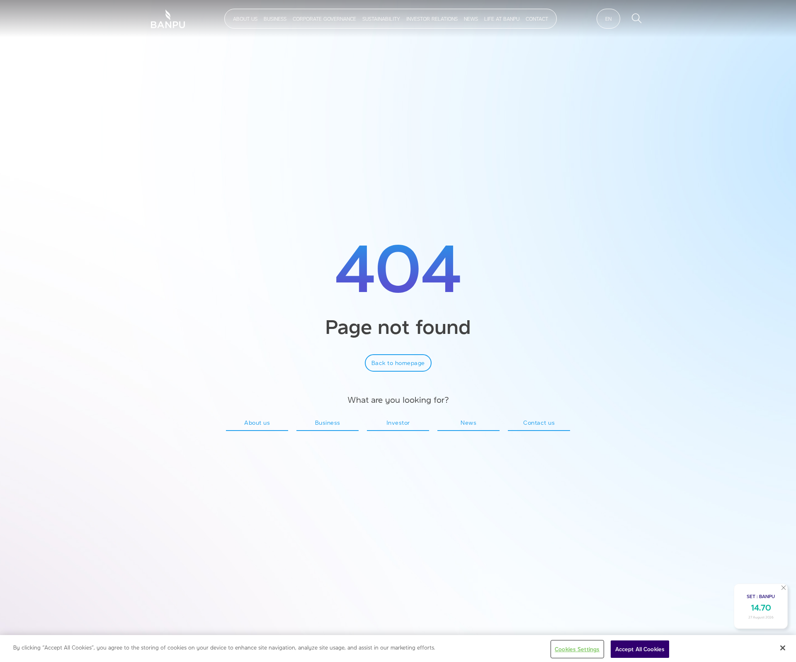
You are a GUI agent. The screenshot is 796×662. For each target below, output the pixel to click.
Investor (398, 422)
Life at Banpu (501, 18)
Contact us (539, 422)
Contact (537, 18)
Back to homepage (398, 362)
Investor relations (432, 18)
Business (275, 18)
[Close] (783, 648)
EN (608, 18)
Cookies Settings (577, 649)
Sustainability (381, 18)
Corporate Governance (324, 18)
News (471, 18)
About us (245, 18)
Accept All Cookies (640, 649)
